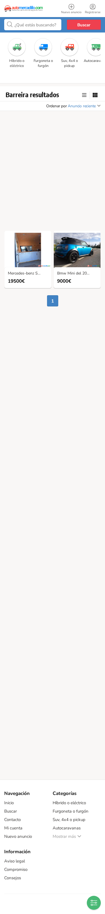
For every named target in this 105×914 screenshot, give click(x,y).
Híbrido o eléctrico (69, 802)
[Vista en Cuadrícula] (95, 95)
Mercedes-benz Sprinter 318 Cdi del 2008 (29, 273)
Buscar (83, 25)
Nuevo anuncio (18, 836)
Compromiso (15, 869)
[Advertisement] (52, 172)
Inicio (9, 802)
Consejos (12, 877)
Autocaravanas (67, 828)
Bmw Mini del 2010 (74, 273)
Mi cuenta (13, 828)
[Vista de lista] (84, 95)
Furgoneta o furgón (70, 811)
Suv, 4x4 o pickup (69, 819)
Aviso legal (14, 861)
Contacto (12, 819)
